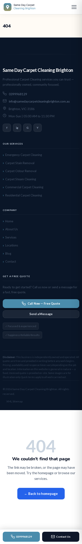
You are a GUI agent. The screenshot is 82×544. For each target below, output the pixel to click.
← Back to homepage (41, 493)
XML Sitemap (14, 401)
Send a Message (40, 314)
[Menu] (74, 7)
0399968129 (24, 536)
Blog (8, 253)
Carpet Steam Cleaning (20, 179)
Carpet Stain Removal (19, 163)
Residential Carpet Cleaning (23, 195)
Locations (11, 245)
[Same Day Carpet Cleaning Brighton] (20, 7)
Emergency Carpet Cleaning (23, 155)
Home (9, 221)
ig (17, 127)
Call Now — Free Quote (44, 303)
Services (10, 237)
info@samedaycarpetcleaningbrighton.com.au (39, 101)
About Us (11, 229)
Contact (10, 261)
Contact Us (63, 536)
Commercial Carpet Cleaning (24, 187)
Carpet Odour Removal (20, 171)
